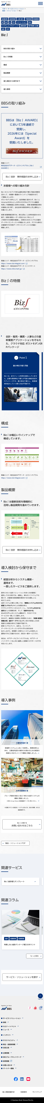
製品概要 (7, 73)
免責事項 (24, 1092)
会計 (3, 29)
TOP (3, 8)
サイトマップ (37, 1092)
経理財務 (5, 19)
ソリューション (22, 22)
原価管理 (36, 19)
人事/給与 (20, 19)
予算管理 (28, 19)
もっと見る (34, 956)
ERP (8, 29)
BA (6, 22)
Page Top (40, 999)
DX (14, 22)
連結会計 (23, 25)
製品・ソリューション (9, 10)
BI (2, 22)
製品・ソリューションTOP (15, 843)
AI (10, 22)
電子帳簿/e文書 (33, 25)
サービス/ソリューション (16, 8)
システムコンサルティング (10, 25)
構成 (5, 65)
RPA (30, 22)
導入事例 (7, 89)
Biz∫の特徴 (8, 57)
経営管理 (12, 19)
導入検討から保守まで (12, 81)
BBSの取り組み (9, 48)
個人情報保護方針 (8, 1092)
